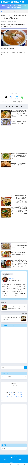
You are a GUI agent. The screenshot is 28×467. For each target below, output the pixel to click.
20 (14, 394)
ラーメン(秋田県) (12, 102)
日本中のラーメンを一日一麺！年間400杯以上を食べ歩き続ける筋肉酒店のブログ (14, 6)
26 (11, 396)
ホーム (6, 459)
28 (16, 396)
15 (18, 392)
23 (21, 394)
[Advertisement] (14, 73)
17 (7, 394)
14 (16, 392)
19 (11, 394)
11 (9, 392)
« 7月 (2, 400)
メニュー (11, 459)
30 (21, 396)
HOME (15, 457)
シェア (16, 459)
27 (14, 396)
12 (11, 392)
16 (21, 392)
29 (18, 396)
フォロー (22, 459)
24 (7, 396)
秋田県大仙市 (20, 102)
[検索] (25, 367)
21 (16, 394)
